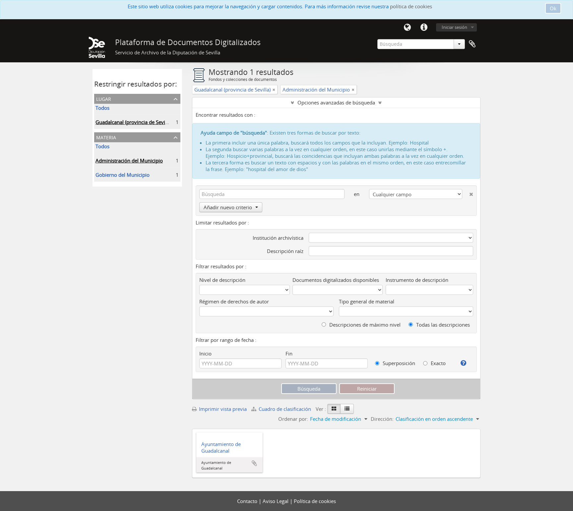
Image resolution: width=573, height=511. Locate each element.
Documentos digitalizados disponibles (335, 280)
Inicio (205, 353)
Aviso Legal (276, 501)
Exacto (437, 363)
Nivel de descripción (222, 280)
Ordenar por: (293, 418)
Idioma (407, 27)
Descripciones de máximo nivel (364, 324)
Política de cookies (315, 501)
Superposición (398, 363)
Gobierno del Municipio (123, 174)
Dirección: (382, 418)
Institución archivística (278, 237)
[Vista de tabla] (347, 409)
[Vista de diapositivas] (334, 409)
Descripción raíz (285, 251)
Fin (289, 353)
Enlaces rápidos (423, 27)
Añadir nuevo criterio (228, 207)
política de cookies (411, 6)
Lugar (103, 98)
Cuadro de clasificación (284, 409)
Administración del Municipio (129, 160)
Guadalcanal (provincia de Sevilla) (134, 122)
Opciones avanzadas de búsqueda (336, 102)
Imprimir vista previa (222, 409)
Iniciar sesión (454, 27)
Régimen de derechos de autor (234, 301)
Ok (553, 8)
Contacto (248, 501)
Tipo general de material (366, 301)
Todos (102, 107)
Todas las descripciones (442, 324)
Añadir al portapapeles (254, 463)
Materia (106, 136)
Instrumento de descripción (417, 280)
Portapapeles (472, 44)
